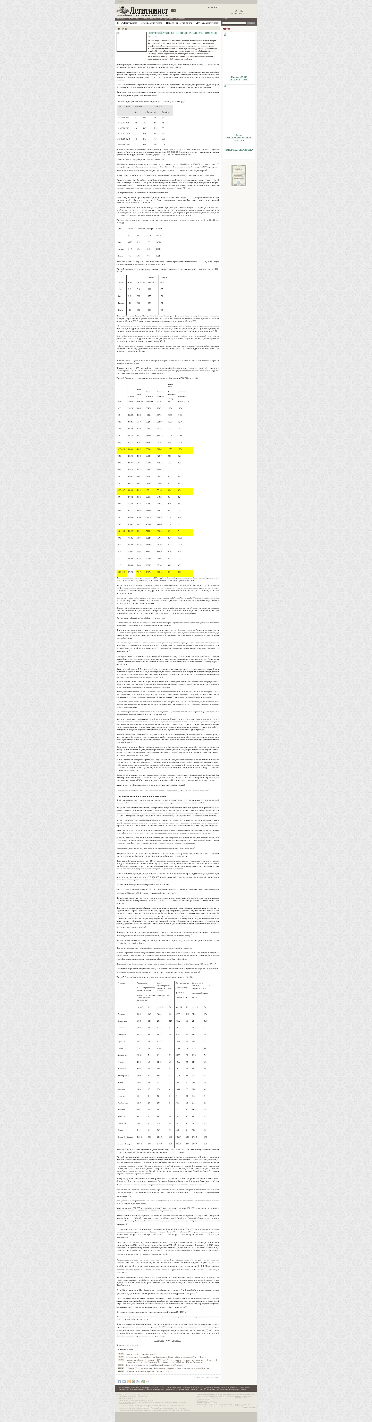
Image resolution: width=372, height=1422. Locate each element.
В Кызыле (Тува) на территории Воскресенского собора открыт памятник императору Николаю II (168, 1368)
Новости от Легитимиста (179, 22)
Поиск (225, 19)
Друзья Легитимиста (207, 22)
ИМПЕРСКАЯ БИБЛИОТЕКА (239, 149)
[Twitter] (124, 1381)
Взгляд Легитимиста (151, 22)
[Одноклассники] (129, 1381)
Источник (120, 1345)
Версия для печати (132, 1345)
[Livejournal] (138, 1381)
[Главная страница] (117, 23)
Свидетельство (239, 175)
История (216, 1377)
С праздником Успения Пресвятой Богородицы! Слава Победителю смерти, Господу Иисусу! (166, 1357)
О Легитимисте (129, 22)
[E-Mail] (147, 1381)
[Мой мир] (133, 1381)
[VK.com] (119, 1381)
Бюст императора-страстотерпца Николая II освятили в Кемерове (154, 1365)
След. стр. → (176, 1341)
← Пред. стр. (159, 1341)
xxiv (196, 1292)
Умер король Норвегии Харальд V (140, 1354)
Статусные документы (248, 1407)
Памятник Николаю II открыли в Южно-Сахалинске (148, 1371)
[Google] (143, 1381)
